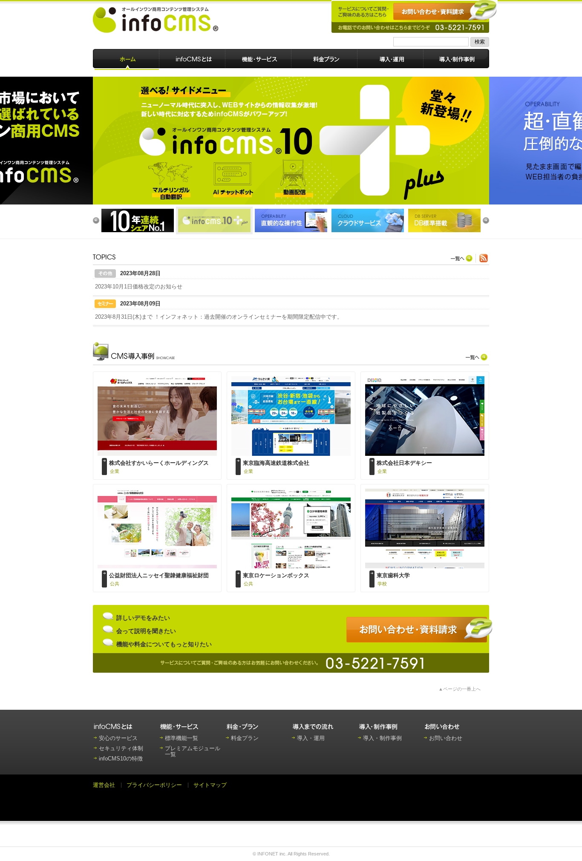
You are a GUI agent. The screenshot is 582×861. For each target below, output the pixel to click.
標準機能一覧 (181, 738)
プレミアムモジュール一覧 (192, 751)
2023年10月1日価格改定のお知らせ (138, 286)
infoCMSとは (192, 59)
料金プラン (324, 59)
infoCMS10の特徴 (121, 758)
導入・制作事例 (456, 59)
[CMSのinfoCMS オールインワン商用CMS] (155, 35)
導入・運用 (390, 59)
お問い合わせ (445, 738)
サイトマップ (210, 785)
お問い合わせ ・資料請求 (414, 16)
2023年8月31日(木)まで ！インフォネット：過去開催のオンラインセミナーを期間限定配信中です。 (219, 317)
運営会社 (104, 785)
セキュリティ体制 (121, 748)
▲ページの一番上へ (459, 688)
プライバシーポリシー (154, 785)
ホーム (126, 59)
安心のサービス (118, 738)
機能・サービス (258, 59)
